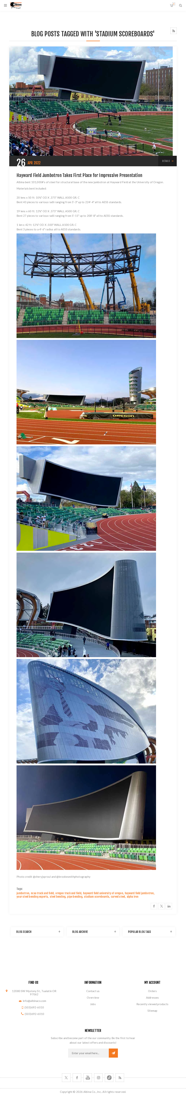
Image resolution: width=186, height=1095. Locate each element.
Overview (93, 997)
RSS (173, 31)
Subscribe (113, 1053)
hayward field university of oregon (103, 893)
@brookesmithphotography (73, 876)
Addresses (152, 997)
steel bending (58, 896)
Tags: (20, 889)
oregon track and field (68, 893)
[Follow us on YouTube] (87, 1077)
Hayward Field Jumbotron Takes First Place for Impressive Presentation (79, 175)
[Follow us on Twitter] (66, 1077)
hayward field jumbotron (139, 893)
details (166, 161)
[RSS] (120, 1077)
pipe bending (74, 896)
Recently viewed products (152, 1004)
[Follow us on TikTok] (109, 1077)
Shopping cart (173, 4)
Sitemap (152, 1010)
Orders (152, 991)
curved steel (118, 896)
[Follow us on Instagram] (98, 1077)
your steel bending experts (32, 896)
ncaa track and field (42, 893)
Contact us (93, 991)
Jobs (93, 1004)
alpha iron (133, 896)
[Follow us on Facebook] (77, 1077)
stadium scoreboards (96, 896)
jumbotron (23, 893)
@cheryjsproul (42, 876)
